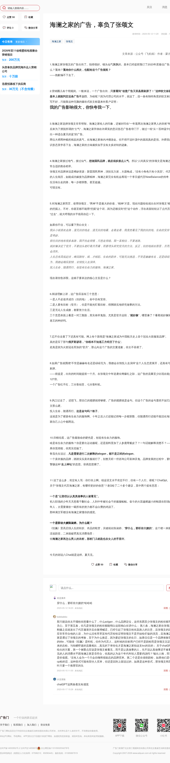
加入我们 (31, 724)
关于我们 (4, 724)
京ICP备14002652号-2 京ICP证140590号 (18, 748)
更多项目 (20, 41)
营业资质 (45, 724)
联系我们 (18, 724)
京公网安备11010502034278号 (55, 748)
